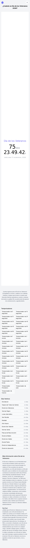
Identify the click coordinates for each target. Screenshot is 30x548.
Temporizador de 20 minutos (22, 352)
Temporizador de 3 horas (21, 372)
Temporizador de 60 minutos (8, 367)
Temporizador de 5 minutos (7, 347)
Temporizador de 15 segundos (7, 317)
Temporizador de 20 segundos (22, 317)
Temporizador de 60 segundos (8, 332)
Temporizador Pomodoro (6, 387)
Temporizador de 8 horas (21, 377)
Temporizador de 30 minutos (8, 357)
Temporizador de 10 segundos (22, 312)
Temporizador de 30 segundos (8, 322)
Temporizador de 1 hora (21, 367)
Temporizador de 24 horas (22, 382)
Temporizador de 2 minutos (21, 337)
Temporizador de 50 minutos (22, 362)
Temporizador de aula (21, 387)
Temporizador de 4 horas (7, 377)
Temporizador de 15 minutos (7, 352)
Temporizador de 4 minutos (21, 342)
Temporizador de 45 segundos (8, 327)
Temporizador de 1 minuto (7, 337)
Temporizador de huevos (7, 392)
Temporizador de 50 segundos (22, 327)
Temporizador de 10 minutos (22, 347)
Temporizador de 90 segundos (22, 332)
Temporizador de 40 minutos (22, 357)
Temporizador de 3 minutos (7, 342)
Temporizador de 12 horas (7, 382)
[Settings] (27, 2)
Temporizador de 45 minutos (8, 362)
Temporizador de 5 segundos (7, 312)
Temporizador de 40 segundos (22, 322)
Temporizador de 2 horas (7, 372)
